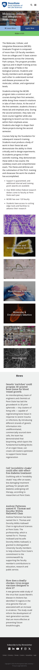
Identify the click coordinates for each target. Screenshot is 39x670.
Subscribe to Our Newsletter (19, 645)
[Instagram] (25, 649)
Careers (22, 655)
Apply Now (29, 28)
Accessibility (29, 655)
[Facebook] (21, 649)
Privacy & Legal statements (19, 666)
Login (35, 655)
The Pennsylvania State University (24, 664)
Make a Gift (19, 33)
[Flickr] (9, 649)
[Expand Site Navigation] (35, 5)
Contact (5, 655)
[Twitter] (29, 649)
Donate (16, 655)
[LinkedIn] (13, 649)
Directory (10, 655)
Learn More (11, 28)
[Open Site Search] (31, 5)
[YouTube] (17, 649)
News (19, 375)
